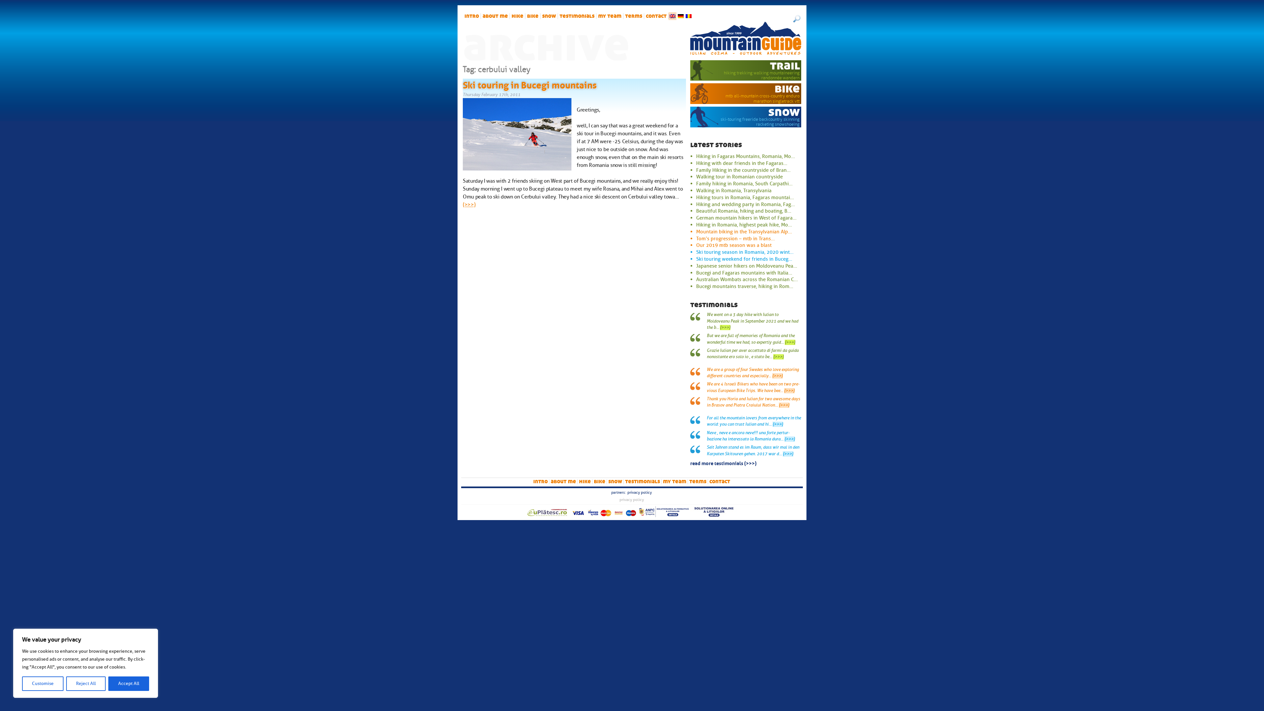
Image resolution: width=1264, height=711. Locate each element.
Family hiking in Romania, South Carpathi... (744, 183)
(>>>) (469, 204)
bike (533, 16)
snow (549, 16)
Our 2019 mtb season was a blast (734, 245)
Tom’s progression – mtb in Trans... (735, 238)
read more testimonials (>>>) (723, 463)
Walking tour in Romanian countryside (739, 176)
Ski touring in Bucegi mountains (530, 84)
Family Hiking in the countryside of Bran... (743, 170)
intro (471, 16)
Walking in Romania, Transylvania (734, 190)
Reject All (86, 683)
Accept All (128, 683)
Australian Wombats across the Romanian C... (747, 279)
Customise (43, 683)
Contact (656, 16)
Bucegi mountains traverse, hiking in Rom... (744, 286)
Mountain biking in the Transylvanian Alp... (744, 231)
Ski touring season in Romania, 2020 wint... (745, 252)
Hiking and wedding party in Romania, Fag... (745, 204)
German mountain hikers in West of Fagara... (746, 218)
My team (609, 16)
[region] (85, 663)
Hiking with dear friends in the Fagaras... (741, 163)
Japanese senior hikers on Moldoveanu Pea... (746, 266)
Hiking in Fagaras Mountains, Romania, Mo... (745, 156)
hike (517, 16)
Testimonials (577, 16)
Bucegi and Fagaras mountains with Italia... (744, 273)
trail (785, 65)
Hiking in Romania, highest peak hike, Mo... (744, 225)
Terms (633, 16)
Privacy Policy (639, 492)
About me (495, 16)
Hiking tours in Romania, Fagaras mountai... (745, 197)
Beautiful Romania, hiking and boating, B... (743, 211)
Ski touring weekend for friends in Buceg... (744, 259)
